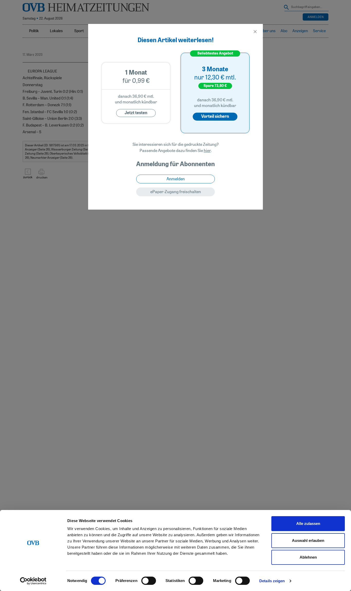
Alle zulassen (308, 523)
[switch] (148, 581)
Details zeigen (272, 581)
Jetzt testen (136, 113)
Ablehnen (308, 557)
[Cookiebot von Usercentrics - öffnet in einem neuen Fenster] (33, 581)
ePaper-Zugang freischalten (175, 192)
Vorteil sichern (215, 116)
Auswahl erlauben (308, 540)
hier (207, 151)
